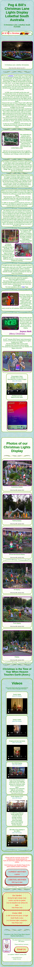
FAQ (23, 287)
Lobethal (10, 75)
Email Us (21, 949)
